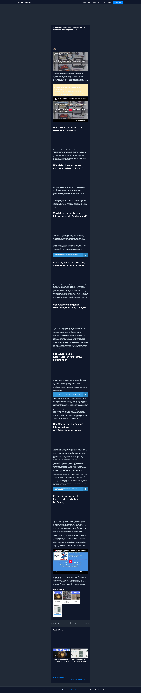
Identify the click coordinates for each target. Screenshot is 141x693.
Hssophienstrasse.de (24, 2)
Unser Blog (103, 2)
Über (89, 2)
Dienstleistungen (95, 2)
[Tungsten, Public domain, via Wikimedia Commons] (70, 689)
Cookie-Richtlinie (93, 689)
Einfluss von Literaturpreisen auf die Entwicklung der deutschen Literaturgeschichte (79, 661)
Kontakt (109, 2)
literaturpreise (56, 677)
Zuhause (84, 2)
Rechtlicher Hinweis (102, 689)
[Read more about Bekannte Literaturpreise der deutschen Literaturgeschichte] (61, 653)
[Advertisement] (70, 12)
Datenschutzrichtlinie (112, 689)
